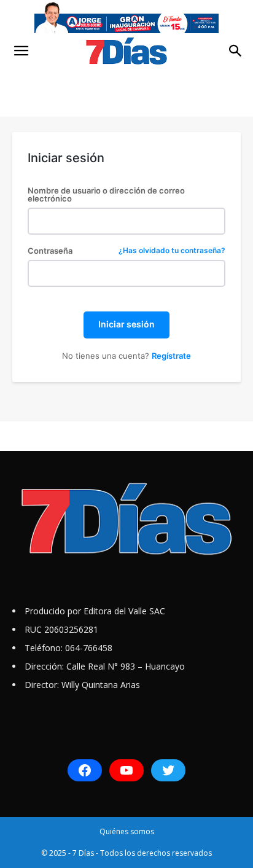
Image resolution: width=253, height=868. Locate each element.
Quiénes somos (126, 831)
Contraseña (126, 251)
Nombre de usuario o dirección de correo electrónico (106, 195)
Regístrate (171, 356)
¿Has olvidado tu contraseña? (172, 251)
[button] (21, 51)
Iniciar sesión (126, 324)
